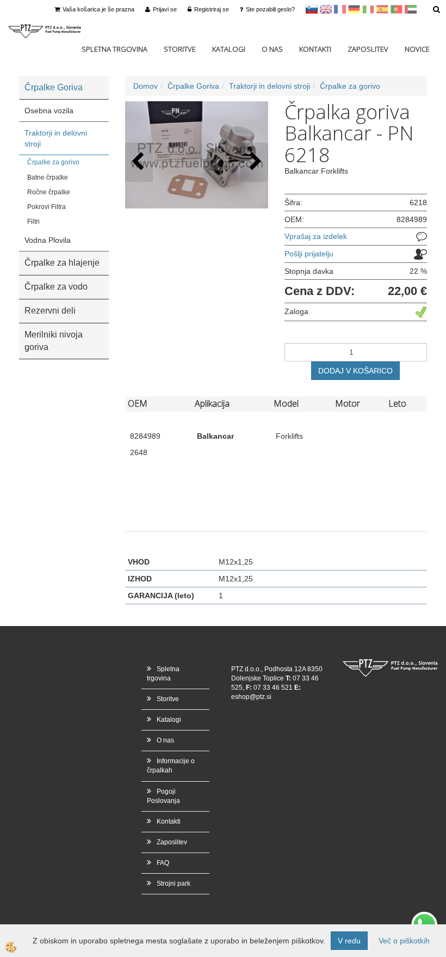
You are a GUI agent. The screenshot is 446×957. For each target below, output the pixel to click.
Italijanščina (368, 9)
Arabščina (411, 9)
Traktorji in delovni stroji (55, 138)
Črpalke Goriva (193, 86)
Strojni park (173, 883)
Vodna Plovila (47, 240)
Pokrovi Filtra (46, 207)
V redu (349, 940)
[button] (254, 162)
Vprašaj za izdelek (315, 236)
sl (312, 9)
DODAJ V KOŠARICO (355, 370)
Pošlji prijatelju (308, 253)
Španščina (382, 9)
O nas (272, 49)
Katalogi (228, 49)
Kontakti (315, 49)
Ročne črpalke (48, 192)
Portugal (396, 9)
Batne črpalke (47, 177)
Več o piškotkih (404, 940)
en (326, 9)
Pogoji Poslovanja (163, 796)
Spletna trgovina (114, 49)
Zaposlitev (368, 49)
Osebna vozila (48, 110)
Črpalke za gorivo (53, 162)
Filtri (33, 221)
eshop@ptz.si (251, 697)
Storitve (180, 49)
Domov (145, 86)
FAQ (163, 863)
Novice (417, 49)
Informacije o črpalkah (171, 765)
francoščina (340, 9)
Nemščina (354, 9)
